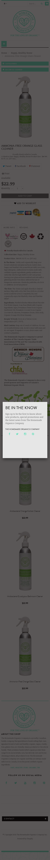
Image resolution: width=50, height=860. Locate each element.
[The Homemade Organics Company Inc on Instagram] (25, 434)
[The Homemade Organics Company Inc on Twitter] (17, 434)
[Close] (47, 401)
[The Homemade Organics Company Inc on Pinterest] (33, 434)
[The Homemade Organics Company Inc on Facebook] (9, 434)
